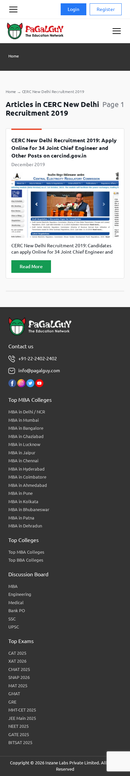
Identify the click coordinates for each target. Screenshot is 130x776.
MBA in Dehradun (25, 525)
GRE (12, 702)
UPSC (13, 626)
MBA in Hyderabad (26, 469)
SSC (12, 618)
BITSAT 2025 (20, 742)
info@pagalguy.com (39, 370)
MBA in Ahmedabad (27, 485)
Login (73, 9)
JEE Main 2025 (22, 718)
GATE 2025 (18, 734)
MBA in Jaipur (21, 452)
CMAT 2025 (19, 669)
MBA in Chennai (23, 460)
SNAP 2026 (19, 677)
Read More (31, 266)
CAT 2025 (17, 653)
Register (106, 9)
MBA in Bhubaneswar (28, 509)
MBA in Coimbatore (27, 477)
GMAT (14, 693)
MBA (13, 586)
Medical (16, 602)
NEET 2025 (18, 726)
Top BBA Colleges (25, 560)
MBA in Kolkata (23, 501)
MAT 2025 (17, 685)
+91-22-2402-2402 (37, 358)
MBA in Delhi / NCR (26, 411)
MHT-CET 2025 (22, 710)
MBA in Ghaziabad (26, 436)
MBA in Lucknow (24, 444)
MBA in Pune (20, 493)
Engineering (19, 594)
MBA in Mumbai (23, 420)
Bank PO (16, 610)
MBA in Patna (21, 517)
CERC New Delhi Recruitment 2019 (53, 91)
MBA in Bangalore (25, 428)
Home (13, 56)
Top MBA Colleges (26, 552)
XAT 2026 (17, 661)
